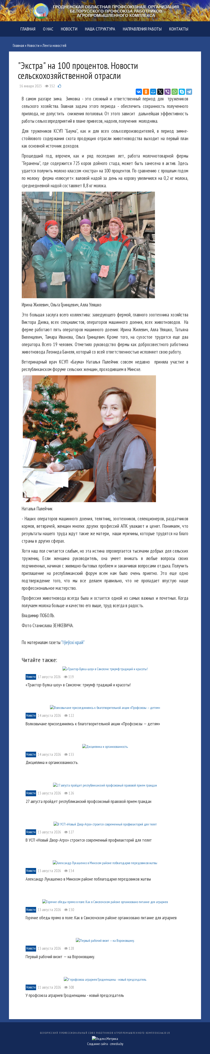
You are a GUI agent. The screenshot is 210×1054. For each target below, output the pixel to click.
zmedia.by (116, 1043)
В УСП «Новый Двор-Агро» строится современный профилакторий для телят (89, 840)
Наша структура (100, 29)
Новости (69, 29)
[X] (160, 92)
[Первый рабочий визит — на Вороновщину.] (105, 940)
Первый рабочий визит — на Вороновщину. (60, 956)
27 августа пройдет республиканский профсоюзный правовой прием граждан (88, 801)
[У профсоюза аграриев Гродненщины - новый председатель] (105, 979)
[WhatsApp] (175, 92)
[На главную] (105, 10)
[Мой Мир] (153, 92)
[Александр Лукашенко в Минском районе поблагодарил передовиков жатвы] (105, 862)
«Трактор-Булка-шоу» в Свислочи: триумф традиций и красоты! (78, 685)
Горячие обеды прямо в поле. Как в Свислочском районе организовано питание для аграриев (101, 918)
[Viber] (167, 92)
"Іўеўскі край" (73, 642)
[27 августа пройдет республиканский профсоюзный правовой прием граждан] (105, 785)
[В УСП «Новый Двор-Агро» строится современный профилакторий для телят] (105, 823)
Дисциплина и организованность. (52, 762)
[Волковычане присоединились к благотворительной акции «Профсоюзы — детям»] (105, 707)
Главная (27, 29)
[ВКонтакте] (139, 92)
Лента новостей (54, 45)
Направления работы (142, 29)
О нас (48, 29)
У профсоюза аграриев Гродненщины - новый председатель (75, 995)
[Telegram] (189, 92)
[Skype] (182, 92)
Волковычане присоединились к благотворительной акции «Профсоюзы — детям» (93, 724)
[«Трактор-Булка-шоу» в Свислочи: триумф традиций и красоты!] (105, 668)
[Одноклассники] (146, 92)
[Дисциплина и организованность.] (105, 746)
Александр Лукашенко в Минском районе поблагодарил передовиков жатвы (88, 879)
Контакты (178, 29)
